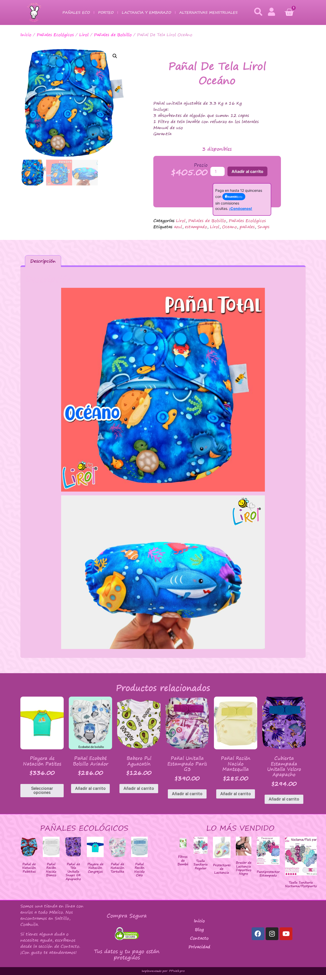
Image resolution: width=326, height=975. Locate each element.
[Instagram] (272, 933)
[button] (114, 56)
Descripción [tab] (43, 261)
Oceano (229, 226)
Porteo (106, 12)
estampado (196, 226)
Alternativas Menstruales (208, 12)
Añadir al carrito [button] (90, 788)
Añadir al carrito (247, 171)
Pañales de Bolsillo (113, 34)
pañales (247, 226)
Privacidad (199, 946)
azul (178, 226)
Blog (199, 929)
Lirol (84, 34)
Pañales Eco (76, 12)
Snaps (263, 226)
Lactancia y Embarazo (146, 12)
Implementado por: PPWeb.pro (163, 970)
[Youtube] (286, 933)
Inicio (25, 34)
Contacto (199, 938)
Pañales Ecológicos (55, 34)
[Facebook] (258, 933)
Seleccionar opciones (42, 790)
